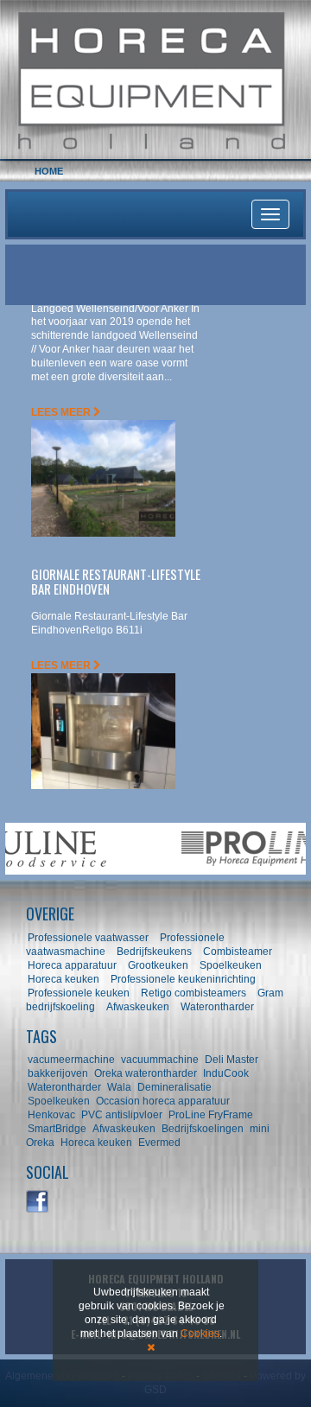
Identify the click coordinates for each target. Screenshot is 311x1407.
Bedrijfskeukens (155, 951)
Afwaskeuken (137, 1007)
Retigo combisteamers (193, 993)
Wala (119, 1087)
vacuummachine (160, 1060)
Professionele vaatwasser (88, 938)
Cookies (200, 1333)
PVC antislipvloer (121, 1115)
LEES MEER (62, 412)
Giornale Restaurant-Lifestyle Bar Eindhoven (115, 581)
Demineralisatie (174, 1087)
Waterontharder (217, 1007)
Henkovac (51, 1115)
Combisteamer (237, 951)
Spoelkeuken (231, 965)
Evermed (159, 1142)
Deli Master (231, 1060)
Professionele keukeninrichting (183, 979)
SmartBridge (57, 1129)
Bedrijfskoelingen (203, 1129)
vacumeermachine (71, 1060)
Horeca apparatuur (72, 965)
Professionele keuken (79, 993)
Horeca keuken (63, 979)
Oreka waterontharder (145, 1073)
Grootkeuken (158, 965)
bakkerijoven (58, 1073)
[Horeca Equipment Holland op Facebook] (38, 1202)
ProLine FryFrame (210, 1115)
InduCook (226, 1073)
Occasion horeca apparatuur (163, 1101)
